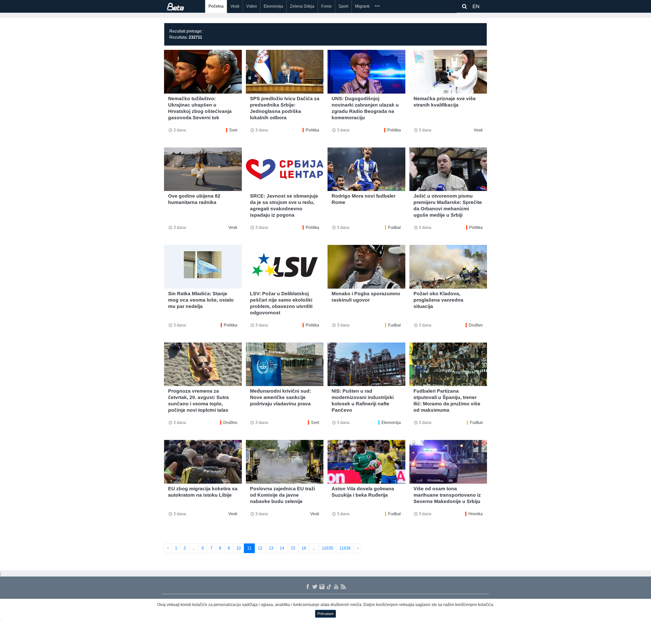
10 (238, 548)
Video (251, 6)
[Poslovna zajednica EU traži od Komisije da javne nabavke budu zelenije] (285, 462)
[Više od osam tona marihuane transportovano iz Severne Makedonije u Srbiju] (448, 462)
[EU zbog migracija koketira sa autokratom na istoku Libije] (203, 462)
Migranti (362, 6)
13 (271, 548)
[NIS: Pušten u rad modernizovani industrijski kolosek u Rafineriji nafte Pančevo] (366, 364)
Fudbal (394, 227)
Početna (216, 6)
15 (293, 548)
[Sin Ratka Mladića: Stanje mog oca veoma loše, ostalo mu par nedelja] (203, 267)
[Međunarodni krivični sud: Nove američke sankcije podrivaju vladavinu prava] (285, 364)
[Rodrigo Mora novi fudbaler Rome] (366, 169)
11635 (327, 548)
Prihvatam (325, 614)
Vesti (234, 6)
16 (304, 548)
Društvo (476, 325)
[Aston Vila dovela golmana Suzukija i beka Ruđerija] (366, 462)
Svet (233, 130)
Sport (343, 6)
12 (260, 548)
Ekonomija (273, 6)
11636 (345, 548)
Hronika (475, 514)
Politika (312, 130)
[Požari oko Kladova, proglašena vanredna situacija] (448, 267)
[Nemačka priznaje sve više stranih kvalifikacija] (448, 72)
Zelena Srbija (302, 6)
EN (475, 6)
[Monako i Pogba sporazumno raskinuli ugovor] (366, 267)
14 (282, 548)
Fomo (326, 6)
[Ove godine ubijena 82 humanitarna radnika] (203, 169)
